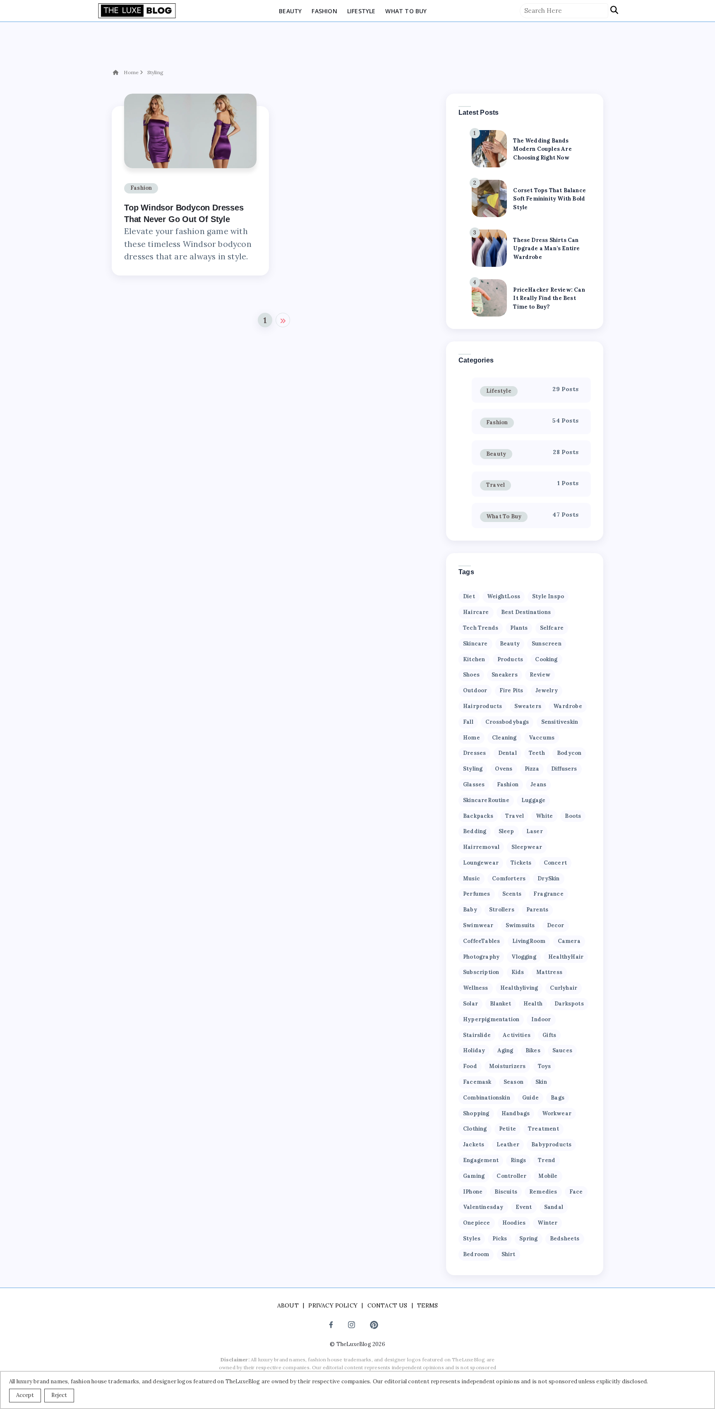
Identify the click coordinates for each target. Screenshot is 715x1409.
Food (470, 1066)
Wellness (475, 987)
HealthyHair (565, 956)
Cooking (546, 659)
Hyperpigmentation (491, 1019)
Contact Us (387, 1305)
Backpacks (478, 815)
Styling (155, 72)
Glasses (474, 784)
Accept (25, 1395)
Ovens (504, 768)
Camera (569, 941)
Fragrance (548, 893)
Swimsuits (520, 925)
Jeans (538, 784)
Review (540, 674)
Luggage (533, 800)
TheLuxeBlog (353, 1344)
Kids (517, 972)
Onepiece (476, 1222)
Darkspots (569, 1003)
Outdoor (475, 690)
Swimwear (478, 925)
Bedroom (476, 1254)
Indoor (541, 1019)
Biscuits (505, 1191)
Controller (511, 1175)
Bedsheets (565, 1238)
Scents (511, 893)
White (544, 815)
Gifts (549, 1035)
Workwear (557, 1113)
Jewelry (546, 690)
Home (131, 72)
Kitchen (474, 659)
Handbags (515, 1113)
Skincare (475, 643)
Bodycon (569, 752)
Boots (573, 815)
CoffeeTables (481, 941)
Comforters (508, 878)
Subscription (481, 972)
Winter (547, 1222)
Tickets (521, 862)
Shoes (471, 674)
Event (524, 1207)
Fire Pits (511, 690)
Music (471, 878)
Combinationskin (486, 1097)
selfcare (552, 627)
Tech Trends (480, 627)
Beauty (290, 11)
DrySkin (548, 878)
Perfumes (476, 893)
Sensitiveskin (559, 721)
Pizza (532, 768)
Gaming (474, 1175)
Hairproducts (482, 706)
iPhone (472, 1191)
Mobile (547, 1175)
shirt (508, 1254)
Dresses (474, 752)
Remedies (543, 1191)
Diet (469, 596)
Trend (546, 1160)
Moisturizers (507, 1066)
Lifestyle (361, 11)
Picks (499, 1238)
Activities (516, 1035)
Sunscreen (546, 643)
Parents (537, 909)
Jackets (473, 1144)
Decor (555, 925)
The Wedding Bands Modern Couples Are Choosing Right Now (542, 149)
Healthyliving (519, 987)
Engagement (481, 1160)
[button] (614, 10)
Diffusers (564, 768)
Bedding (474, 831)
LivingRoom (529, 941)
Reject (59, 1395)
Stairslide (477, 1035)
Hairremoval (481, 847)
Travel (495, 484)
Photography (481, 956)
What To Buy (406, 11)
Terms (427, 1305)
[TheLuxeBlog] (137, 10)
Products (510, 659)
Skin (541, 1081)
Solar (470, 1003)
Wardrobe (567, 706)
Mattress (549, 972)
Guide (530, 1097)
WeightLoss (503, 596)
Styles (471, 1238)
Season (513, 1081)
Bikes (532, 1050)
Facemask (477, 1081)
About (288, 1305)
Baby (470, 909)
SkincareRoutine (486, 800)
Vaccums (541, 737)
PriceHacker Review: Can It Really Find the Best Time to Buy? (549, 298)
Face (576, 1191)
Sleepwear (526, 847)
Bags (557, 1097)
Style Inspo (548, 596)
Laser (534, 831)
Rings (518, 1160)
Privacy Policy (333, 1305)
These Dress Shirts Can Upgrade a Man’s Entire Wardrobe (546, 249)
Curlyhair (563, 987)
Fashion (324, 11)
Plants (519, 627)
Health (532, 1003)
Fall (468, 721)
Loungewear (481, 862)
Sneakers (505, 674)
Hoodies (513, 1222)
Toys (544, 1066)
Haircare (476, 612)
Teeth (537, 752)
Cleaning (504, 737)
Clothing (475, 1128)
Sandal (553, 1207)
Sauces (562, 1050)
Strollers (501, 909)
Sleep (506, 831)
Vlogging (523, 956)
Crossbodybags (507, 721)
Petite (507, 1128)
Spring (528, 1238)
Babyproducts (551, 1144)
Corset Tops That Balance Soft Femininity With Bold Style (549, 199)
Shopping (476, 1113)
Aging (505, 1050)
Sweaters (528, 706)
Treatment (543, 1128)
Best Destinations (526, 612)
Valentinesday (483, 1207)
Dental (507, 752)
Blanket (500, 1003)
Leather (508, 1144)
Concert (555, 862)
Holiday (474, 1050)
